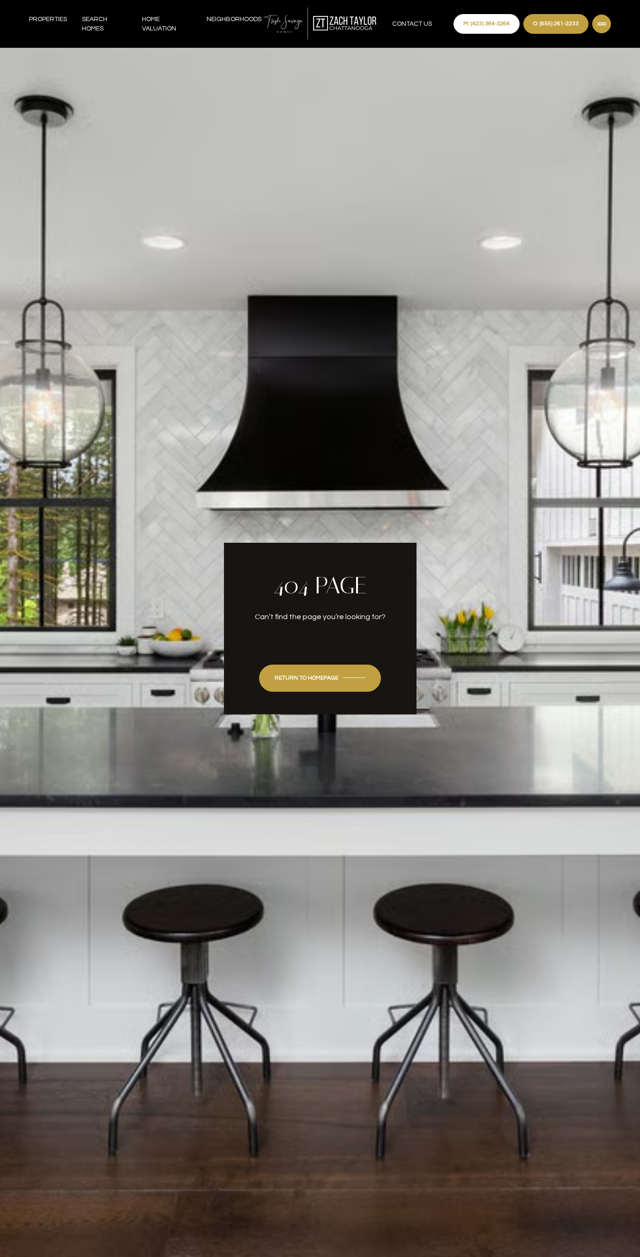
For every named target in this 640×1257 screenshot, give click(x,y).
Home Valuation (159, 24)
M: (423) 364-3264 (486, 24)
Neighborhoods (234, 19)
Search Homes (94, 24)
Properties (48, 19)
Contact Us (412, 24)
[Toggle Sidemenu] (601, 24)
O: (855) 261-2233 (556, 24)
